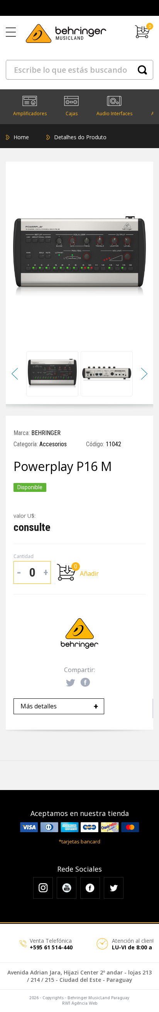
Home (21, 137)
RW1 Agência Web (79, 1003)
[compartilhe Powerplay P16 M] (70, 683)
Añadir (89, 573)
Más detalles (59, 706)
